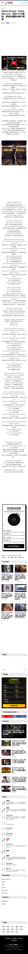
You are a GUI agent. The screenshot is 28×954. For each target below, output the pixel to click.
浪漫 (21, 929)
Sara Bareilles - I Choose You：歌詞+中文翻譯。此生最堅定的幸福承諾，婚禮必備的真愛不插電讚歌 (7, 576)
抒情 (8, 929)
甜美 (12, 932)
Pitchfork (4, 887)
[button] (2, 3)
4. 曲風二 (16, 690)
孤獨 (3, 926)
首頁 (3, 8)
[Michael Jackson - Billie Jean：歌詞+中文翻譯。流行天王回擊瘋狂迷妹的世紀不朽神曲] (6, 753)
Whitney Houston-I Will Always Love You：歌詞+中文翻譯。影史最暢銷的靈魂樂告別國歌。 (19, 788)
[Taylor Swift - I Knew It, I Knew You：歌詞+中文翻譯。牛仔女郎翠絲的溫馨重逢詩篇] (6, 770)
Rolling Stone (5, 890)
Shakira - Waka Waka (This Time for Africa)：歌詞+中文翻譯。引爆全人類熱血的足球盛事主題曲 (7, 615)
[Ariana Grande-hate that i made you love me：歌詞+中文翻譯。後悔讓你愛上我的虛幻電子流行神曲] (6, 743)
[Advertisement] (14, 40)
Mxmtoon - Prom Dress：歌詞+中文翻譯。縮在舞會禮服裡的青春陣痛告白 (7, 595)
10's (6, 8)
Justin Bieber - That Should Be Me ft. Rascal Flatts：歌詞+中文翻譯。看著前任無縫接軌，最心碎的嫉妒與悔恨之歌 (19, 779)
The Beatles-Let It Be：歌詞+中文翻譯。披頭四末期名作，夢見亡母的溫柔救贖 (19, 761)
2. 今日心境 (8, 537)
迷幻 (17, 932)
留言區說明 (14, 940)
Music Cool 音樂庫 (13, 944)
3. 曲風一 (5, 690)
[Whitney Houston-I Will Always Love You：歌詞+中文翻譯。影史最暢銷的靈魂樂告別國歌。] (6, 789)
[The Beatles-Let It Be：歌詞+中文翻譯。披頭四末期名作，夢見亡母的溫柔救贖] (6, 762)
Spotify (3, 904)
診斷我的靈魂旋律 (14, 546)
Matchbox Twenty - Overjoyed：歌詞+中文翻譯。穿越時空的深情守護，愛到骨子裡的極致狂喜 (20, 576)
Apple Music (5, 901)
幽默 (8, 926)
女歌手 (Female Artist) (13, 555)
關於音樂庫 (8, 938)
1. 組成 (4, 685)
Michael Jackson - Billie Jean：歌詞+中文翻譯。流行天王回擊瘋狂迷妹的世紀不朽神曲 (19, 752)
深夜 (9, 557)
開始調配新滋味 (14, 705)
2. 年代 (16, 685)
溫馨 (8, 932)
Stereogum (4, 893)
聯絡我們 (20, 938)
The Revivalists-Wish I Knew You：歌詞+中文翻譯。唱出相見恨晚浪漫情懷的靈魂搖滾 (20, 615)
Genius (3, 882)
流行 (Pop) (4, 557)
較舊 (24, 670)
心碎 (12, 926)
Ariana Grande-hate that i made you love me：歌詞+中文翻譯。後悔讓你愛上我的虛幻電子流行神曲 (19, 743)
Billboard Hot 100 (6, 879)
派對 (20, 555)
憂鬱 (12, 557)
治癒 (17, 929)
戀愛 (3, 929)
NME (3, 884)
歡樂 (12, 929)
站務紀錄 (14, 938)
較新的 (4, 670)
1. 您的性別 (8, 531)
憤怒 (15, 557)
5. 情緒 (4, 694)
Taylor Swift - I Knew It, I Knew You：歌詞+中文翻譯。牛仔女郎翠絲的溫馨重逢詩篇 (19, 770)
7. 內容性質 (5, 699)
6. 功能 (16, 694)
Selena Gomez (20, 557)
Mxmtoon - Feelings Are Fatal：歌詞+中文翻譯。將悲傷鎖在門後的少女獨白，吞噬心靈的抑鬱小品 (20, 596)
